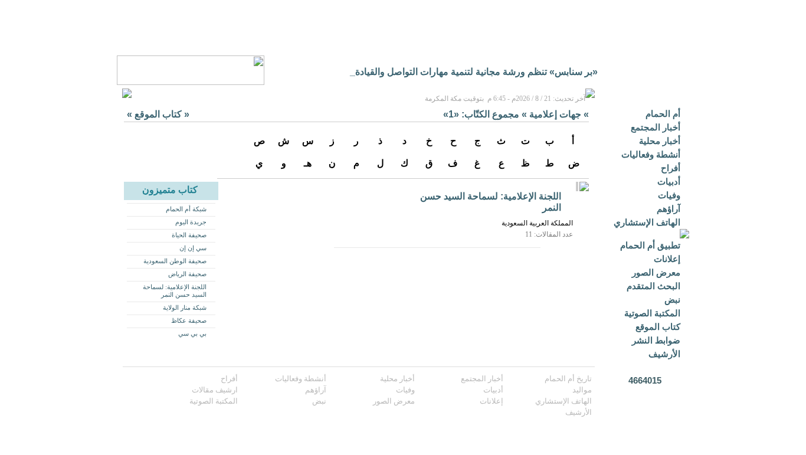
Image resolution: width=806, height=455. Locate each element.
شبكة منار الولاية (185, 307)
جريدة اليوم (191, 221)
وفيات (669, 195)
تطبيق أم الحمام (650, 245)
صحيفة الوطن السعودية (175, 260)
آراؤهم (668, 209)
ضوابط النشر (656, 340)
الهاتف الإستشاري (647, 222)
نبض (672, 299)
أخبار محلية (659, 141)
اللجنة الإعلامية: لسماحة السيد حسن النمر (175, 290)
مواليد (582, 389)
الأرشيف (664, 354)
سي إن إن (193, 247)
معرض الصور (656, 272)
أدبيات (668, 181)
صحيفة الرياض (187, 273)
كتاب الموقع (657, 327)
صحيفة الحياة (189, 234)
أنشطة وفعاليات (650, 154)
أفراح (670, 168)
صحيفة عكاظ (189, 320)
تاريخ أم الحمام (568, 378)
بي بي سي (192, 333)
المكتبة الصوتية (652, 313)
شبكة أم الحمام (186, 208)
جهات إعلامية (555, 114)
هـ (308, 163)
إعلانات (667, 259)
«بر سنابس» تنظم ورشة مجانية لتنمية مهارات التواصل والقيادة (476, 72)
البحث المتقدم (653, 286)
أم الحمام (663, 114)
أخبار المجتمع (655, 127)
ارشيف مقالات (215, 389)
